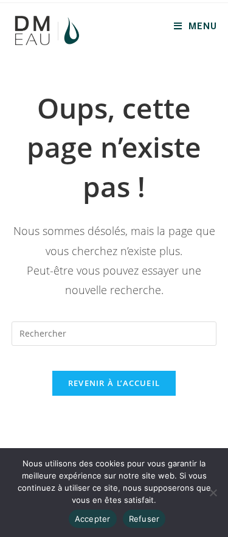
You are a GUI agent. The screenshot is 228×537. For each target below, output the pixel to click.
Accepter (93, 519)
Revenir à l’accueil (114, 382)
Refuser (144, 519)
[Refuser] (213, 492)
